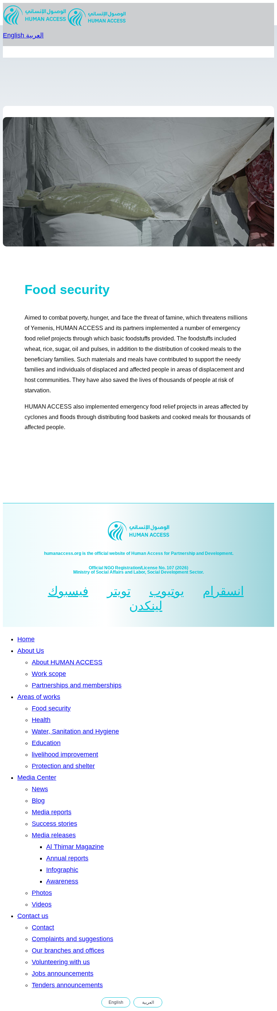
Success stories (54, 823)
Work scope (49, 673)
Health (41, 719)
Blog (38, 800)
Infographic (62, 869)
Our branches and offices (68, 950)
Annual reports (67, 858)
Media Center (36, 777)
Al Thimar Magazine (75, 846)
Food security (51, 708)
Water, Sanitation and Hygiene (75, 731)
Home (26, 639)
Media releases (54, 835)
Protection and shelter (63, 766)
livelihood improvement (65, 754)
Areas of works (38, 696)
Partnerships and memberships (77, 685)
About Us (30, 650)
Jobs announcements (62, 973)
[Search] (171, 1002)
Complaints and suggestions (72, 939)
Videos (42, 904)
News (40, 789)
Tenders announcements (67, 985)
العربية (35, 35)
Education (46, 743)
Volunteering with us (61, 962)
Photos (42, 892)
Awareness (62, 881)
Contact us (32, 915)
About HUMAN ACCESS (67, 662)
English (14, 35)
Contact (43, 927)
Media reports (51, 812)
